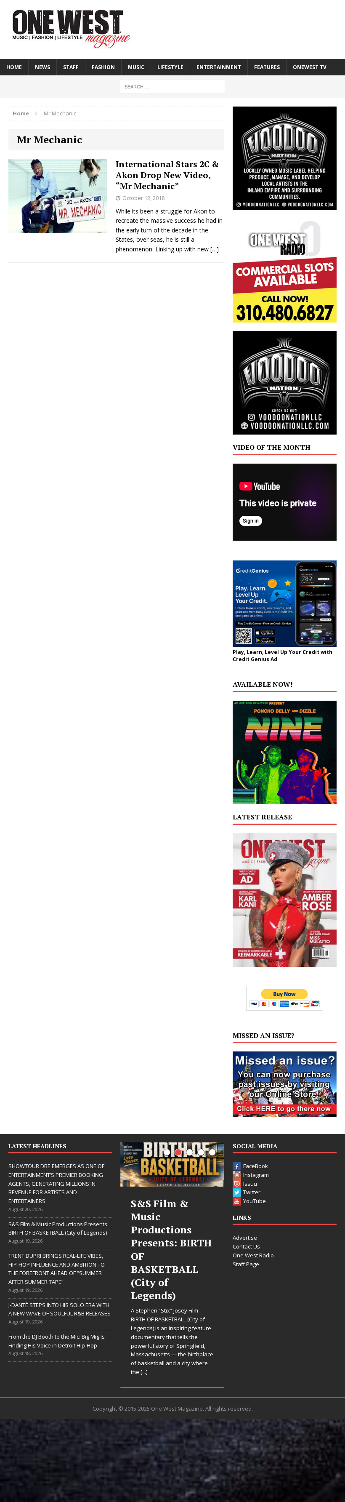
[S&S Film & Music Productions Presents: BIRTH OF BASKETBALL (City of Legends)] (172, 1164)
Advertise (245, 1237)
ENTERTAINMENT (218, 67)
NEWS (42, 67)
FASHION (103, 67)
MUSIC (136, 67)
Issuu (250, 1183)
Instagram (256, 1175)
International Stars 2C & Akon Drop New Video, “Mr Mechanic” (167, 175)
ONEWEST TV (309, 67)
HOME (14, 67)
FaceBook (255, 1166)
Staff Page (246, 1264)
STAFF (71, 67)
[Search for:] (172, 86)
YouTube (254, 1201)
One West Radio (253, 1255)
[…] (214, 249)
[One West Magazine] (172, 29)
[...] (144, 1372)
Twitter (251, 1192)
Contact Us (246, 1246)
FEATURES (267, 67)
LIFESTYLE (170, 67)
